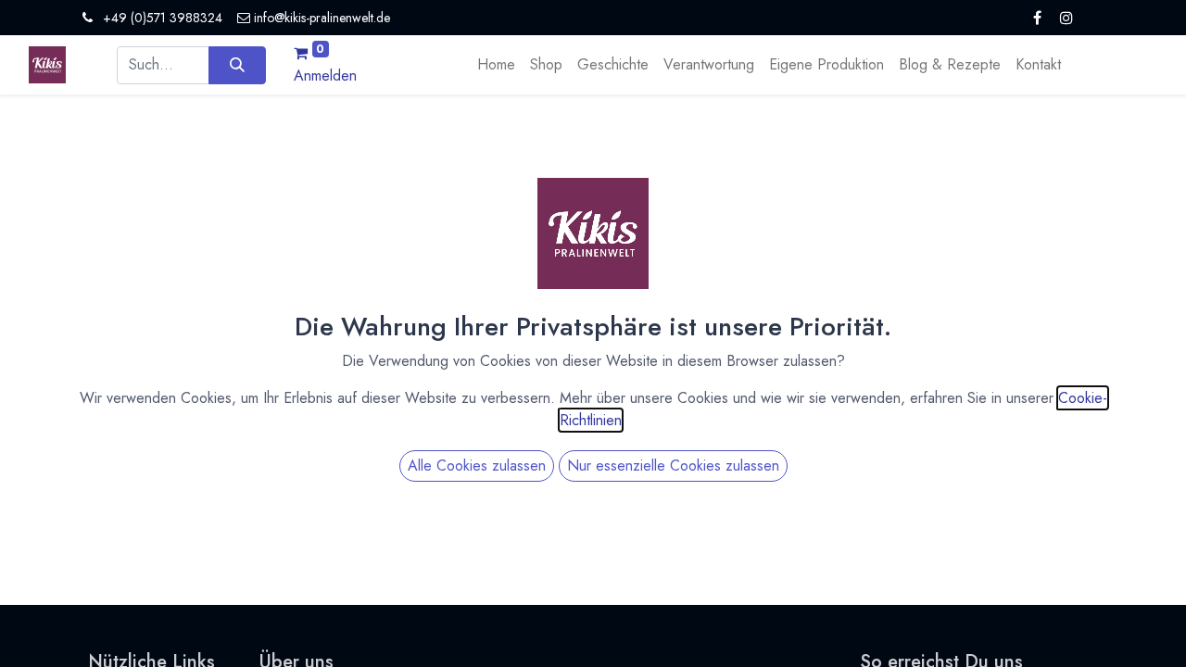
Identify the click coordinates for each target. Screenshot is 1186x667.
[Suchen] (236, 64)
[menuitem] (496, 64)
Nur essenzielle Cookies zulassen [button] (673, 465)
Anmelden (325, 75)
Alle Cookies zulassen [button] (477, 465)
